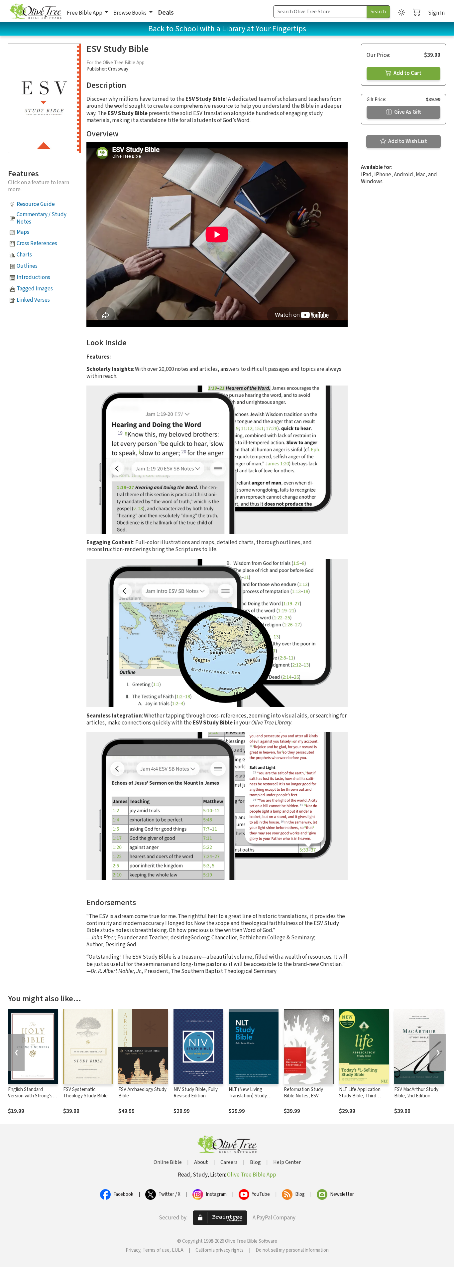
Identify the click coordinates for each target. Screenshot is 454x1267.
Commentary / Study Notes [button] (41, 218)
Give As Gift (407, 112)
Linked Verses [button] (33, 300)
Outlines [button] (27, 266)
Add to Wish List (407, 141)
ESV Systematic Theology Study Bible (85, 1092)
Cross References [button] (37, 243)
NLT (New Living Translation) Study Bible (248, 1096)
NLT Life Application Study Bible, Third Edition (360, 1096)
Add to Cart (407, 73)
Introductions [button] (33, 277)
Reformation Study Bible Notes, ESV (303, 1092)
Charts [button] (24, 255)
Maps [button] (23, 232)
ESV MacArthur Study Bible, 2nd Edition (416, 1092)
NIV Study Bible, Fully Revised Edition (195, 1092)
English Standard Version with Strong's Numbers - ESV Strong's (32, 1096)
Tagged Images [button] (35, 289)
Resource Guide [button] (36, 204)
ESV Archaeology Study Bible (142, 1092)
